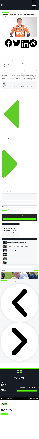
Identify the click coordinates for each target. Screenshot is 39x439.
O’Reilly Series (15, 5)
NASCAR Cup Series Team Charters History (10, 228)
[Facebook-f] (15, 378)
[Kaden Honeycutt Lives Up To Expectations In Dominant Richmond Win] (5, 243)
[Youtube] (22, 378)
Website (3, 206)
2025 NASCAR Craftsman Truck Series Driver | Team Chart (10, 234)
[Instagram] (19, 378)
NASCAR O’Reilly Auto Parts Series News (4, 387)
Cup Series (9, 5)
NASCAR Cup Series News (4, 280)
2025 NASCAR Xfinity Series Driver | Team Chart (10, 232)
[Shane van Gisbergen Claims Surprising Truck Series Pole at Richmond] (5, 251)
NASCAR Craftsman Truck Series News (4, 390)
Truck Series (20, 5)
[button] (34, 2)
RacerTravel (3, 435)
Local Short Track (3, 425)
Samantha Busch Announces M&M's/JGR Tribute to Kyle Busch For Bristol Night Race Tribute (19, 254)
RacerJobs (2, 433)
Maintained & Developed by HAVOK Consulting (20, 398)
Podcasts (25, 5)
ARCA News (3, 392)
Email (3, 203)
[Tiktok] (24, 378)
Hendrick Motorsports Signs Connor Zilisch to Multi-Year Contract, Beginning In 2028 (13, 281)
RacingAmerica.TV (3, 431)
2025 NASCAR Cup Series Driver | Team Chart (10, 230)
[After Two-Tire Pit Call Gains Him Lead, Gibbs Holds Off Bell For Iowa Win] (5, 259)
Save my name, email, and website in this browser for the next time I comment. (14, 209)
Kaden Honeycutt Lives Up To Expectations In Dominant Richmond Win (16, 242)
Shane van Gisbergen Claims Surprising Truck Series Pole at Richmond (16, 250)
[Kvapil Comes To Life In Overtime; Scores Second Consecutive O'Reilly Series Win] (5, 262)
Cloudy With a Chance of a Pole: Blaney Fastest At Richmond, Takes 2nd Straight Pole (18, 246)
